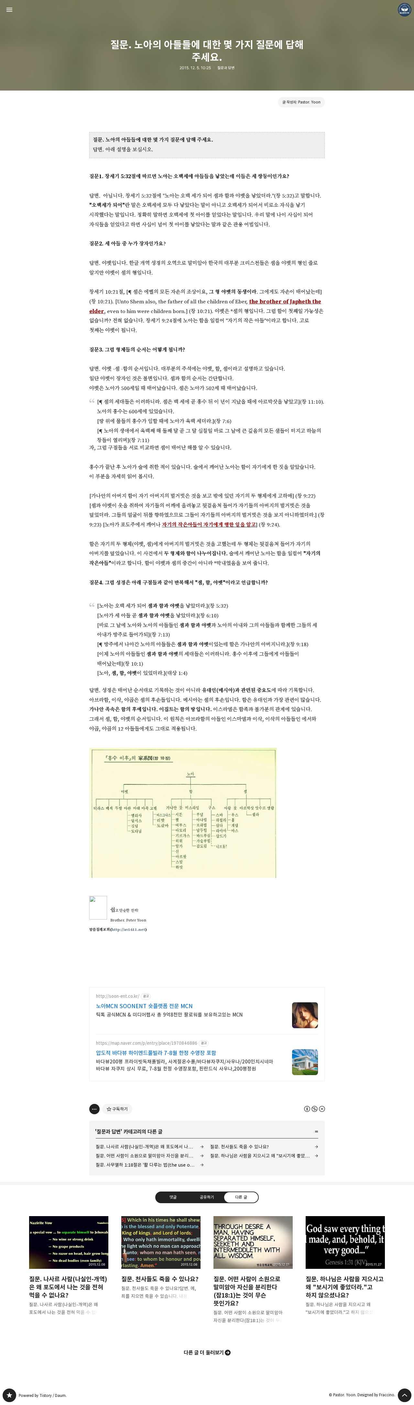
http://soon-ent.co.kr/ (117, 996)
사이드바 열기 (9, 9)
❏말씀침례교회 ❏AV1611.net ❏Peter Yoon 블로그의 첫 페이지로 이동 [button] (207, 9)
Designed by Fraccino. (376, 1394)
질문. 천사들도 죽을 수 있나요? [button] (161, 1263)
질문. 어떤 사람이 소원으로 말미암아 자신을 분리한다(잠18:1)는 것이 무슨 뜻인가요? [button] (253, 1275)
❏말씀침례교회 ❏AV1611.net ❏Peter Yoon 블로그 (9, 1395)
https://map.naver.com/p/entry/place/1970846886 (146, 1043)
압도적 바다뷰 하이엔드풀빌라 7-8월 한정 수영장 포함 (156, 1053)
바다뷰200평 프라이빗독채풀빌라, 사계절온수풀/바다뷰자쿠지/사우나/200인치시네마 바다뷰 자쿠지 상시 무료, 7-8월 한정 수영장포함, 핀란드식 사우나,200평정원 (184, 1065)
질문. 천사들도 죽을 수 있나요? (239, 1147)
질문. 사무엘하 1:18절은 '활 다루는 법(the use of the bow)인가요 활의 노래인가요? (150, 1165)
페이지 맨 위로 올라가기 (404, 1395)
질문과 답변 (225, 67)
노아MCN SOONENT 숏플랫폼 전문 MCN (144, 1006)
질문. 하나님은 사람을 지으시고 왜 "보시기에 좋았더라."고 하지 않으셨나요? (264, 1156)
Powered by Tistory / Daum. (43, 1395)
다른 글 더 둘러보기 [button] (204, 1352)
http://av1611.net (128, 929)
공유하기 (207, 1197)
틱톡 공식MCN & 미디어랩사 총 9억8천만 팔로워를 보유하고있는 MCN (169, 1015)
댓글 (173, 1197)
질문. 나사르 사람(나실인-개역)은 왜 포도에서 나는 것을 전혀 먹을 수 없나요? (150, 1147)
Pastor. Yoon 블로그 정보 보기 (404, 9)
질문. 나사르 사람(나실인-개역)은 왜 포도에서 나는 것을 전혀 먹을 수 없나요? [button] (69, 1271)
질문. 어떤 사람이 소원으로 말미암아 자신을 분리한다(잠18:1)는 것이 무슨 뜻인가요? (150, 1156)
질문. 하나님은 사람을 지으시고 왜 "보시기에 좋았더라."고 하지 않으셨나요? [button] (345, 1271)
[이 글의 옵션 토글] (94, 1109)
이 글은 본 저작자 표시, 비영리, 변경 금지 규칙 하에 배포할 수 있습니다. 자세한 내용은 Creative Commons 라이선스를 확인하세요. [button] (314, 1109)
